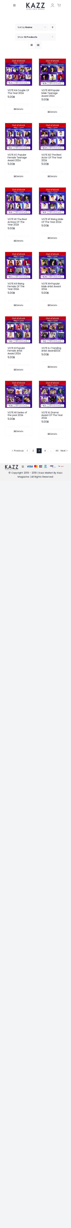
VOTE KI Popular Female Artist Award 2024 (16, 350)
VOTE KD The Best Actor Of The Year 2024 (51, 157)
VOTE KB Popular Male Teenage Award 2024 (50, 93)
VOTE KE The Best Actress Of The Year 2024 (17, 222)
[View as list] (38, 45)
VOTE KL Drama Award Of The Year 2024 (52, 415)
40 (56, 450)
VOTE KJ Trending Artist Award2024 (51, 349)
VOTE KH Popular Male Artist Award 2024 (51, 286)
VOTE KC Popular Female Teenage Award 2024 (17, 157)
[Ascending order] (52, 27)
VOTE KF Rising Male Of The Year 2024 (52, 221)
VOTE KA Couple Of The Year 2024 (18, 92)
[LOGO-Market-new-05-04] (35, 4)
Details (19, 109)
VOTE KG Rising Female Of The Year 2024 (16, 286)
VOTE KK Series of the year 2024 (17, 414)
